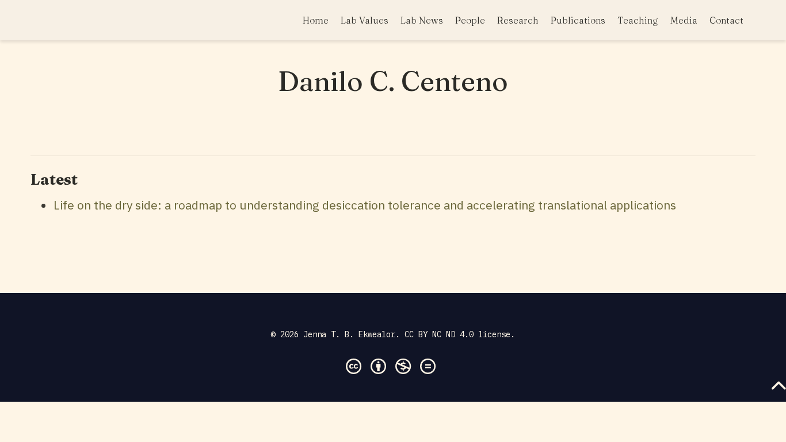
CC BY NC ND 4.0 (439, 334)
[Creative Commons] (393, 360)
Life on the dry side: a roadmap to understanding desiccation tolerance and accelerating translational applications (365, 205)
